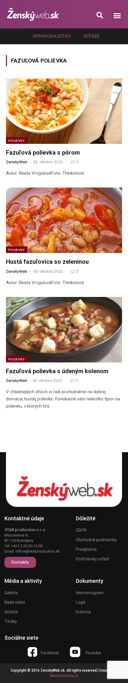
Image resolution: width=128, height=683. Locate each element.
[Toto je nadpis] (32, 652)
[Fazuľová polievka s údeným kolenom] (64, 329)
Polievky (16, 140)
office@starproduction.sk (37, 551)
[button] (99, 15)
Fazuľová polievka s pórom (43, 152)
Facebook (50, 652)
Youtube (93, 652)
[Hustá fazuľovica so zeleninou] (64, 220)
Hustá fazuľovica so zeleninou (47, 261)
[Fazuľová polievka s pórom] (64, 111)
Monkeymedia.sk (64, 676)
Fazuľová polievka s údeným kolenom (57, 371)
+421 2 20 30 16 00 (27, 546)
